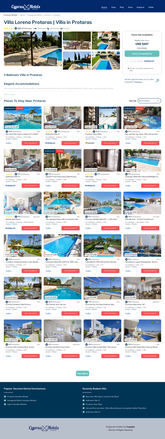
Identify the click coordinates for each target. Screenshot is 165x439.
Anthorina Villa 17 (53, 134)
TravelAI (130, 427)
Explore (140, 7)
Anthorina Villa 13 (13, 177)
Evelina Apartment (13, 219)
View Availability (30, 143)
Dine (130, 7)
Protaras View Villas (93, 134)
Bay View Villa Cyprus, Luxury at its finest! (22, 134)
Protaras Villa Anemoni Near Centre (20, 347)
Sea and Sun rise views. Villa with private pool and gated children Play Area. (116, 408)
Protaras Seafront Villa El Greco (18, 304)
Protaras (56, 15)
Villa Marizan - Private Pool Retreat (139, 219)
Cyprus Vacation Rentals (17, 404)
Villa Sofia (89, 177)
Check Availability (142, 53)
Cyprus (22, 15)
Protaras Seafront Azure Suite (58, 347)
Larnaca (47, 15)
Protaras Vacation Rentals (17, 396)
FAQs (151, 7)
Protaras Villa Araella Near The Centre (100, 347)
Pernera (134, 139)
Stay (113, 7)
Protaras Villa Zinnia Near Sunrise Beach (141, 347)
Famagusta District (34, 15)
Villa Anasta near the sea (56, 304)
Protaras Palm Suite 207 (135, 304)
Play (122, 7)
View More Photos (14, 63)
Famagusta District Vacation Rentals (21, 400)
